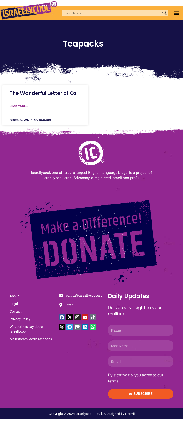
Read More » (19, 106)
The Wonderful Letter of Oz (43, 93)
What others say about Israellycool (26, 329)
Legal (14, 304)
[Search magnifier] (164, 13)
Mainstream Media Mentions (31, 339)
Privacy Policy (20, 319)
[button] (177, 13)
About (14, 296)
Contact (16, 311)
